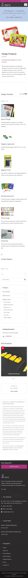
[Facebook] (1, 489)
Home (7, 17)
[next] (25, 274)
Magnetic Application (8, 144)
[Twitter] (3, 489)
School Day (4, 241)
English (25, 1)
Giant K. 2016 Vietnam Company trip (11, 532)
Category (12, 17)
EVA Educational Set (7, 196)
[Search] (25, 279)
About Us (5, 550)
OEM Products (6, 295)
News (4, 562)
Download (8, 336)
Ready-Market (20, 576)
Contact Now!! (14, 466)
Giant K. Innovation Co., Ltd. (16, 573)
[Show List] (26, 94)
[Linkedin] (5, 489)
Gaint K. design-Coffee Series (9, 525)
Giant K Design (6, 119)
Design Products (18, 17)
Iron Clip (14, 447)
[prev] (2, 274)
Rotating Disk (5, 449)
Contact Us (16, 449)
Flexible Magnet (6, 447)
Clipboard (11, 447)
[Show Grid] (24, 94)
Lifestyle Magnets (6, 259)
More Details (14, 391)
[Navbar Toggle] (25, 4)
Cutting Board (19, 447)
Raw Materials (6, 291)
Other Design (5, 218)
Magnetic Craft (5, 170)
